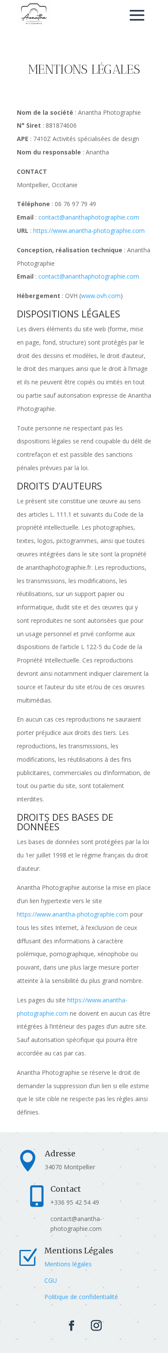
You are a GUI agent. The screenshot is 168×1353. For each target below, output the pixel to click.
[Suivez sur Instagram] (96, 1326)
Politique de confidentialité (81, 1297)
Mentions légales (68, 1264)
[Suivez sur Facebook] (71, 1325)
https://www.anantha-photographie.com (89, 230)
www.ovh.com (101, 296)
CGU (50, 1280)
